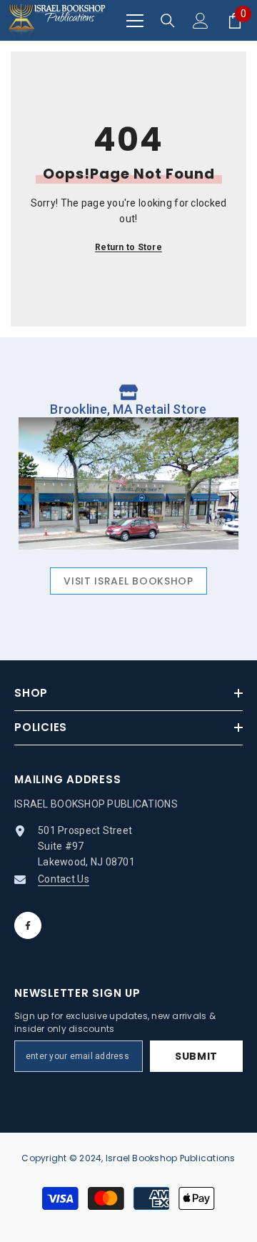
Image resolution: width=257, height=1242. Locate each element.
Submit (196, 1056)
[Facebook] (27, 925)
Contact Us (63, 879)
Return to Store (128, 247)
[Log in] (200, 21)
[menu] (134, 20)
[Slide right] (233, 499)
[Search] (167, 20)
